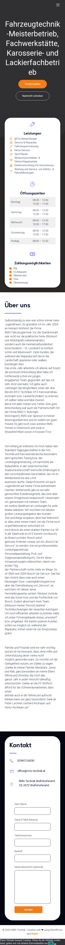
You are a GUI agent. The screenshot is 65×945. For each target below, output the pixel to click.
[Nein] (55, 944)
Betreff (18, 851)
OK (51, 943)
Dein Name (21, 804)
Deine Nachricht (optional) (29, 866)
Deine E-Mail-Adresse (26, 819)
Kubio (35, 933)
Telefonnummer (23, 835)
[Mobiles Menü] (58, 4)
